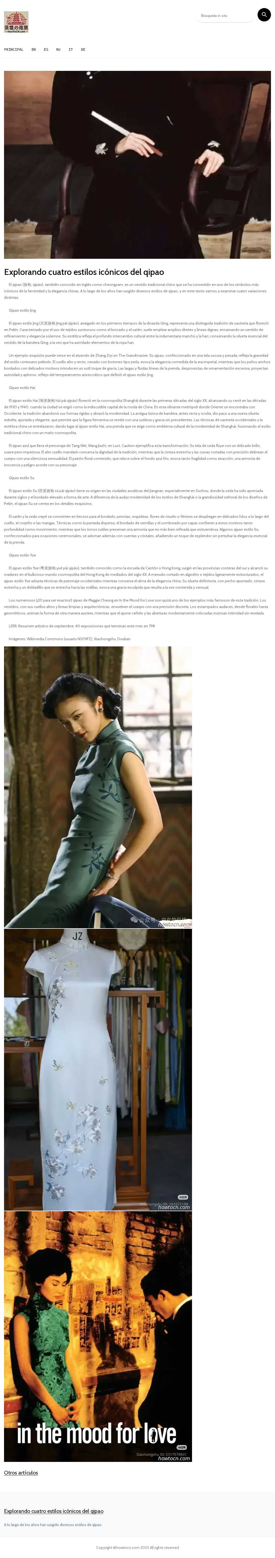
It (70, 49)
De (83, 49)
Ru (58, 49)
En (33, 49)
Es (46, 49)
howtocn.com (128, 1547)
